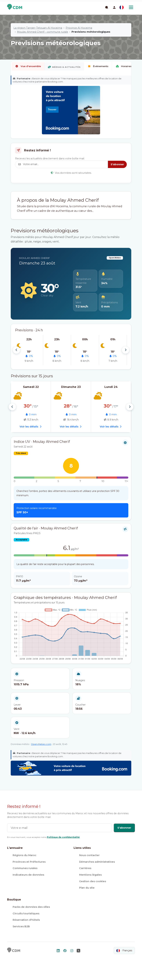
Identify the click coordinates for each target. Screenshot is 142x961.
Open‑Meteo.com (41, 744)
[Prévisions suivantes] (125, 350)
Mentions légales (90, 874)
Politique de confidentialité (63, 837)
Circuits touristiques (26, 913)
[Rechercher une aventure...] (106, 7)
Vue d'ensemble (31, 66)
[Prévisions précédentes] (16, 350)
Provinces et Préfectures (29, 861)
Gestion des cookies (92, 881)
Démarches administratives (97, 861)
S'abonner (117, 164)
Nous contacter (89, 855)
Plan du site (87, 887)
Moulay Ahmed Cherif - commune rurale (42, 31)
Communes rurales (25, 868)
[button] (114, 7)
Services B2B (21, 926)
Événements (100, 66)
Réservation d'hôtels (26, 919)
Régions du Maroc (24, 855)
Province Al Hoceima (79, 27)
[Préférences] (121, 7)
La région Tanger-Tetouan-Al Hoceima (38, 27)
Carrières (85, 868)
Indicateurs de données (28, 874)
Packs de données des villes (31, 906)
